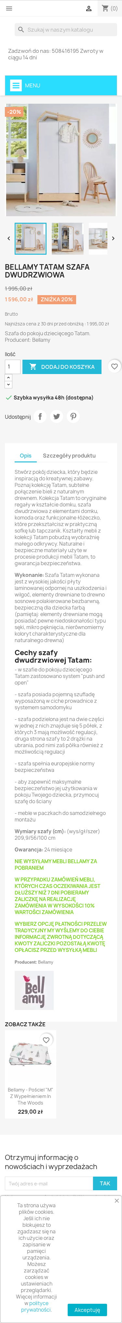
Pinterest (73, 416)
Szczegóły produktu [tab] (69, 455)
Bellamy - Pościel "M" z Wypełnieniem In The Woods (30, 1096)
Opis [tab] (26, 455)
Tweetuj (56, 416)
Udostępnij (40, 416)
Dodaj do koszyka (62, 366)
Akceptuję (87, 1310)
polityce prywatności (36, 1306)
